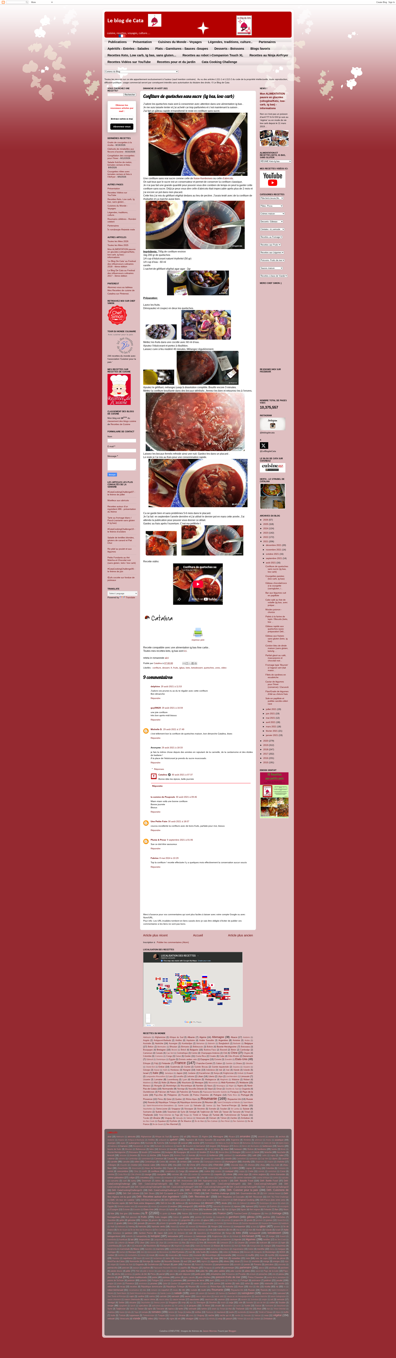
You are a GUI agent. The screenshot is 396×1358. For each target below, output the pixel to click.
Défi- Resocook (255, 1197)
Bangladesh (224, 1043)
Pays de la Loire (271, 1271)
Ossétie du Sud (232, 1089)
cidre (191, 1168)
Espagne (204, 1059)
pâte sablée (219, 1271)
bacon (236, 1143)
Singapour (175, 1109)
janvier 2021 (272, 735)
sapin (131, 1296)
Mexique (199, 1082)
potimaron (256, 1280)
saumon (221, 1299)
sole (240, 1302)
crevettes (144, 1177)
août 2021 (271, 562)
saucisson (209, 1299)
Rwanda (151, 1102)
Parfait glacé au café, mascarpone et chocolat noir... (275, 658)
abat (109, 1136)
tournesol (221, 1312)
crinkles (157, 1178)
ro (285, 1287)
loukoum (263, 1242)
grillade (162, 1223)
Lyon (185, 1079)
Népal (210, 1089)
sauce (188, 1296)
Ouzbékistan (148, 1092)
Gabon (219, 1063)
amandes (245, 1136)
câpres (275, 1158)
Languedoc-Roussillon (155, 1076)
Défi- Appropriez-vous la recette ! (213, 1181)
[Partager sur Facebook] (192, 663)
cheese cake (148, 1165)
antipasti (162, 1140)
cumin (275, 1178)
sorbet (272, 1302)
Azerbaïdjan (187, 1043)
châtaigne (112, 1165)
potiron (267, 1280)
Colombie (147, 1056)
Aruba (247, 1040)
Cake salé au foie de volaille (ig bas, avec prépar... (276, 602)
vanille (237, 1315)
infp (237, 1230)
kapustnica (201, 1233)
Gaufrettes (280, 1217)
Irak (220, 1070)
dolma (253, 1203)
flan (276, 1209)
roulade (194, 1290)
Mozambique (186, 1086)
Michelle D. (156, 729)
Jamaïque (169, 1073)
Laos (170, 1076)
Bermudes (161, 1047)
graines (269, 1220)
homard (192, 1227)
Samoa (209, 1105)
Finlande (166, 1063)
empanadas (143, 1206)
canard (181, 1158)
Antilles (178, 1040)
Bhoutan (173, 1047)
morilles (121, 1255)
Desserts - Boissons (229, 48)
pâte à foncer (148, 1271)
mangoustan (255, 1246)
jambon (128, 1233)
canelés (207, 1159)
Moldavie (243, 1082)
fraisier (196, 1214)
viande (136, 1318)
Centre (194, 1053)
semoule (280, 1299)
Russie (249, 1099)
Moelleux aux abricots (118, 500)
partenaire (245, 1267)
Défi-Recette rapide (116, 1203)
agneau (175, 1136)
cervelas (196, 1162)
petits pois (200, 1274)
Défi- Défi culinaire (131, 1193)
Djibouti (149, 1059)
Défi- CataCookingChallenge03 (225, 1184)
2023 (266, 532)
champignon (231, 1161)
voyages (202, 1319)
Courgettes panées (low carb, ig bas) (275, 577)
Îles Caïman (212, 1121)
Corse (178, 1056)
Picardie (185, 1095)
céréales (172, 1162)
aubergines (134, 1143)
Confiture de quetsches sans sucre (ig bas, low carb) (276, 569)
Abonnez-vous (122, 126)
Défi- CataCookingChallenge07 (180, 1187)
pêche (117, 1274)
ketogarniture (114, 1236)
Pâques (194, 1267)
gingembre (186, 1220)
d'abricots (227, 178)
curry (133, 1180)
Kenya (217, 1073)
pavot (258, 1271)
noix (248, 1258)
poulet (279, 1280)
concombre (122, 1171)
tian (268, 1309)
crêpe (132, 1177)
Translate (130, 597)
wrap (220, 1318)
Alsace (234, 1037)
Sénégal (192, 1112)
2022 (266, 537)
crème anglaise (259, 1174)
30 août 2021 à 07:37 (182, 774)
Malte (163, 1082)
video (223, 667)
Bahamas (200, 1043)
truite (113, 1315)
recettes (133, 1286)
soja (231, 1302)
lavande (213, 1240)
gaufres (266, 1217)
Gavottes (112, 1220)
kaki (191, 1233)
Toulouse (210, 1312)
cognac (249, 1168)
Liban (200, 1076)
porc (212, 1280)
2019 (266, 745)
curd (125, 1181)
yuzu (249, 1319)
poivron (131, 1280)
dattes (158, 1181)
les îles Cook (148, 1121)
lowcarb (274, 1243)
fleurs (286, 1209)
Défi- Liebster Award (271, 1193)
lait (132, 1239)
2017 (266, 754)
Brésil (183, 1050)
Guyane (246, 1067)
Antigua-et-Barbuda (162, 1040)
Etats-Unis (241, 1059)
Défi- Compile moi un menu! (201, 1189)
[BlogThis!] (186, 663)
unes (217, 667)
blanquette (199, 1149)
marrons (160, 1249)
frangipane (255, 1213)
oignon (204, 1261)
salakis (192, 1293)
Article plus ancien (240, 935)
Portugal (245, 1095)
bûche (153, 1155)
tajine (150, 1309)
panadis (237, 1264)
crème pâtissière (116, 1177)
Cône (136, 1171)
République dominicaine (190, 1102)
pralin (119, 1283)
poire (154, 1277)
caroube (126, 1162)
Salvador (197, 1105)
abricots (131, 1136)
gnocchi (217, 1220)
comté (110, 1171)
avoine (196, 1143)
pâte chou (173, 1271)
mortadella (132, 1255)
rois (144, 1290)
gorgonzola (238, 1220)
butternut (213, 1155)
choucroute (136, 1168)
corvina (111, 1174)
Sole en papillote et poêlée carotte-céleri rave (276, 701)
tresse (252, 1312)
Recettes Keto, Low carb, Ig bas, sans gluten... (142, 55)
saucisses (194, 1299)
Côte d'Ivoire (233, 1056)
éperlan (227, 1206)
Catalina (162, 774)
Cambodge (245, 1050)
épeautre (217, 1206)
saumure (233, 1299)
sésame (132, 1302)
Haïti (165, 1070)
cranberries (205, 1174)
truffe (286, 1312)
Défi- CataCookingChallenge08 (212, 1187)
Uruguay (168, 1118)
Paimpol (166, 1264)
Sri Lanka (235, 1109)
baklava (113, 1146)
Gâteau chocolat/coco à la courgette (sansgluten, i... (276, 586)
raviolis (281, 1283)
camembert (146, 1159)
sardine (141, 1296)
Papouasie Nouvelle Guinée (215, 1092)
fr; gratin (163, 1214)
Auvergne (173, 1043)
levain (131, 1242)
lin (233, 1243)
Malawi (246, 1079)
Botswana (245, 1047)
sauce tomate (179, 1299)
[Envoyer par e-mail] (183, 663)
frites (267, 1214)
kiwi (263, 1236)
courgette (161, 1174)
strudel (218, 1305)
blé (209, 1149)
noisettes (236, 1258)
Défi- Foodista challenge (217, 1193)
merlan (122, 1252)
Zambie (233, 1118)
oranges (276, 1261)
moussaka (173, 1255)
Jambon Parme (146, 1233)
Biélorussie (198, 1047)
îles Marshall (172, 1124)
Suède (158, 1112)
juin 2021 (270, 713)
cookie (207, 1171)
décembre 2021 (274, 545)
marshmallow (175, 1249)
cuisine (211, 1178)
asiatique (279, 1140)
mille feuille (201, 1252)
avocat (184, 1143)
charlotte (280, 1162)
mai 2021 (271, 718)
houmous (227, 1227)
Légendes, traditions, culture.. (230, 42)
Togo (177, 1115)
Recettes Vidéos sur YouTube (129, 62)
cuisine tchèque (263, 1178)
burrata (192, 1155)
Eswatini (228, 1059)
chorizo (251, 1165)
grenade (141, 1223)
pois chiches (204, 1277)
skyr (191, 1303)
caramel (284, 1158)
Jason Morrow (210, 1331)
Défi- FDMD (194, 1193)
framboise (207, 1213)
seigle (264, 1299)
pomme (167, 1280)
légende (237, 1239)
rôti (183, 1290)
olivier (237, 1261)
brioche (268, 1152)
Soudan (223, 1109)
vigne (171, 1318)
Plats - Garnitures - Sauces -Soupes (181, 48)
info (230, 1230)
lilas (184, 1242)
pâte (128, 1271)
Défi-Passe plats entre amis (272, 1200)
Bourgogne (148, 1050)
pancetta (282, 1264)
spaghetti (123, 1306)
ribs (257, 1286)
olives (226, 1261)
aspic (123, 1143)
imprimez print (198, 640)
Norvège (181, 1089)
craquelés (218, 1174)
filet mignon (255, 1209)
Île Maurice (186, 1121)
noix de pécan (279, 1258)
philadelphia (216, 1274)
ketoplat (155, 1236)
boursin (193, 1152)
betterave (267, 1146)
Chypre (247, 1053)
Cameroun (147, 1053)
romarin (154, 1290)
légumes (251, 1239)
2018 (266, 749)
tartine (204, 1309)
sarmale (163, 1296)
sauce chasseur (114, 1299)
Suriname (147, 1112)
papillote (146, 1268)
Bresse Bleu (224, 1152)
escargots (284, 1206)
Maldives (147, 1083)
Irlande (236, 1070)
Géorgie (146, 1070)
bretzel (248, 1152)
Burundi (223, 1050)
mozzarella (225, 1255)
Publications (117, 42)
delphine (155, 686)
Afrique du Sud (176, 1037)
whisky (212, 1319)
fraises (185, 1213)
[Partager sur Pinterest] (195, 663)
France (180, 1063)
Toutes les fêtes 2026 (118, 241)
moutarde (197, 1255)
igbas (182, 667)
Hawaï (156, 1070)
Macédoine (196, 1079)
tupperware (134, 1315)
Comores (159, 1056)
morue (143, 1255)
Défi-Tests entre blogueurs (142, 1203)
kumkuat (123, 1239)
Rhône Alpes (191, 1099)
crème (229, 1174)
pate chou (161, 1271)
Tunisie (216, 1115)
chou (262, 1165)
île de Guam (158, 1124)
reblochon (112, 1286)
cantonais (253, 1159)
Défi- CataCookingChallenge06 (148, 1187)
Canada (159, 1053)
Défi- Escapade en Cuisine (171, 1193)
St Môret (206, 1305)
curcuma (114, 1181)
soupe (111, 1305)
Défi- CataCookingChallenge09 (243, 1187)
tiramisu (111, 1312)
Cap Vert (170, 1053)
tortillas (198, 1312)
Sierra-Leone (161, 1109)
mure (262, 1255)
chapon (270, 1162)
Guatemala (175, 1067)
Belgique (248, 1043)
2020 (266, 741)
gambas (198, 1217)
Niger (231, 1086)
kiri (227, 1236)
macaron (139, 1246)
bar (148, 1146)
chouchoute (122, 1168)
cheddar (134, 1165)
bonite (274, 1149)
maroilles (149, 1249)
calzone (121, 1159)
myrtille (271, 1255)
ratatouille (269, 1283)
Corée (188, 1056)
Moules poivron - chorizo (273, 610)
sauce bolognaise (278, 1296)
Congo (169, 1056)
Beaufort (189, 1146)
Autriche (159, 1043)
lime (201, 1242)
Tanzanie (236, 1112)
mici (142, 1252)
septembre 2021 (274, 558)
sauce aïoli (219, 1296)
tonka (188, 1312)
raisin (256, 1283)
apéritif (174, 1139)
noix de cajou (262, 1258)
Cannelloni (241, 1159)
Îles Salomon (238, 1121)
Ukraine (156, 1118)
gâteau (251, 1216)
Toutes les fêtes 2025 (118, 245)
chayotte (123, 1165)
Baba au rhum (224, 1143)
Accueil (198, 935)
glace (206, 1220)
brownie (133, 1155)
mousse (185, 1255)
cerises (183, 1161)
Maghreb (224, 1079)
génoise (132, 1220)
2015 (266, 762)
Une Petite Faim (159, 821)
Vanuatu (179, 1118)
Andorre (246, 1037)
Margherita (112, 1249)
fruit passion (131, 1217)
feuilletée (207, 1209)
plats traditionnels (138, 1277)
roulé (203, 1290)
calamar (111, 1158)
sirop (183, 1302)
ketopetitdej (141, 1236)
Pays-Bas (158, 1095)
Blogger (232, 1331)
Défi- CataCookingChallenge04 (262, 1184)
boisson (238, 1149)
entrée (202, 1206)
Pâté (138, 1271)
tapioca (171, 1309)
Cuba (222, 1056)
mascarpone (199, 1249)
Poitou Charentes (201, 1095)
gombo (227, 1220)
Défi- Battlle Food (269, 1180)
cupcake (284, 1178)
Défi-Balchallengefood (151, 1200)
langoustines (144, 1239)
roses (175, 1290)
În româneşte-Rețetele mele (121, 229)
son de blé (261, 1303)
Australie (147, 1043)
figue (234, 1209)
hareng (132, 1226)
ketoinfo (129, 1236)
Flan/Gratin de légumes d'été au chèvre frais (276, 692)
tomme (171, 1312)
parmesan (229, 1267)
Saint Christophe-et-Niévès (228, 1102)
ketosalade (173, 1236)
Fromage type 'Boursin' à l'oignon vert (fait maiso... (276, 668)
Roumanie (209, 1099)
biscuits (173, 1149)
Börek (283, 1149)
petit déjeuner (185, 1274)
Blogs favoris (260, 48)
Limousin (245, 1076)
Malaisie (235, 1079)
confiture (157, 667)
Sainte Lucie (183, 1105)
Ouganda (246, 1089)
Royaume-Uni (234, 1099)
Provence (147, 1099)
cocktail (225, 1168)
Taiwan (225, 1112)
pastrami (284, 1268)
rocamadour (134, 1290)
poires (178, 1277)
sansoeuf (281, 1293)
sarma (152, 1296)
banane (124, 1146)
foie (112, 1213)
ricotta (267, 1286)
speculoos (143, 1305)
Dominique (161, 1059)
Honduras (174, 1070)
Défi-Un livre (166, 1203)
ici (185, 651)
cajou (272, 1155)
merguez (282, 1249)
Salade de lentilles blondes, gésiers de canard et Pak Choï (121, 540)
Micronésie (213, 1083)
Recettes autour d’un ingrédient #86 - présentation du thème (122, 509)
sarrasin (175, 1296)
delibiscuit (180, 1203)
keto (188, 667)
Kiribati (240, 1073)
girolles (197, 1220)
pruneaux (143, 1283)
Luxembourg (172, 1079)
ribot (251, 1287)
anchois (282, 1136)
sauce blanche (261, 1296)
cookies (218, 1171)
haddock (284, 1223)
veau (266, 1315)
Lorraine (158, 1079)
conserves (193, 1171)
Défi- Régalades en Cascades (231, 1197)
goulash (259, 1220)
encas (153, 1206)
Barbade (237, 1043)
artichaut (258, 1140)
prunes (154, 1283)
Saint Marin (248, 1102)
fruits (175, 667)
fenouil (188, 1209)
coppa (241, 1171)
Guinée (187, 1067)
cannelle (228, 1158)
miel (190, 1252)
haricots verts (158, 1226)
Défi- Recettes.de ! (199, 1196)
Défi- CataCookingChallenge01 (152, 1184)
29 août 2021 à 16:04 (172, 708)
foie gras (124, 1213)
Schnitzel (254, 1299)
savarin (244, 1299)
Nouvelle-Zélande (196, 1089)
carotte (113, 1161)
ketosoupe (201, 1236)
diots (234, 1203)
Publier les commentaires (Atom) (173, 942)
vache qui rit (225, 1315)
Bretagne (161, 1049)
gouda (249, 1220)
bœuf (226, 1149)
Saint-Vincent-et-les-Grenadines (160, 1105)
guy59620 (156, 708)
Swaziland (171, 1112)
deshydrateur (194, 1203)
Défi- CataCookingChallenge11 (127, 1190)
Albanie (191, 1037)
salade (178, 1293)
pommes (177, 1280)
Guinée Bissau (201, 1067)
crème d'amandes (278, 1174)
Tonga (186, 1115)
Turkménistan (230, 1115)
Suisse (246, 1108)
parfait (218, 1268)
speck (132, 1306)
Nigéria (240, 1086)
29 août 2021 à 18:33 (172, 747)
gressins (152, 1223)
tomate (145, 1312)
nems (168, 1258)
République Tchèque (167, 1102)
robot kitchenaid (115, 1290)
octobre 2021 (273, 554)
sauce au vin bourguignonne (239, 1296)
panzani (125, 1268)
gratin (119, 1223)
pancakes (269, 1264)
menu (272, 1249)
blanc (186, 1149)
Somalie (212, 1109)
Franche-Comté (204, 1063)
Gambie (229, 1063)
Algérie (202, 1037)
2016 (266, 758)
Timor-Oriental (165, 1115)
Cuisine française (225, 1177)
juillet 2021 (271, 709)
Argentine (223, 1040)
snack (223, 1303)
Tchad (247, 1112)
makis (197, 1246)
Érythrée (173, 1121)
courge (148, 1174)
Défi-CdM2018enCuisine (175, 1200)
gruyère (183, 1223)
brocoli (111, 1155)
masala (187, 1249)
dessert (166, 667)
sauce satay (164, 1299)
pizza (281, 1274)
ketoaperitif (254, 1233)
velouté (111, 1318)
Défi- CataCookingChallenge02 (189, 1184)
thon (259, 1308)
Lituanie (146, 1079)
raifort (247, 1283)
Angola (146, 1040)
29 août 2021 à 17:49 (173, 729)
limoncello (211, 1242)
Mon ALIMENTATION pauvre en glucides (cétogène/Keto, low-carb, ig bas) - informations (122, 253)
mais (187, 1245)
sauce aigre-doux (203, 1296)
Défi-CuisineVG (223, 1200)
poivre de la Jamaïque (276, 1277)
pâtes (247, 1271)
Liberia (211, 1076)
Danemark (248, 1056)
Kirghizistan (228, 1073)
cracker (194, 1174)
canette (217, 1158)
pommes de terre (195, 1280)
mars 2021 (271, 726)
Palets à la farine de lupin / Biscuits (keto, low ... (276, 619)
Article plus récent (155, 935)
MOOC (282, 1252)
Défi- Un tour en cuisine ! (123, 1200)
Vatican (189, 1118)
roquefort (165, 1290)
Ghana (239, 1063)
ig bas (253, 1227)
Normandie (167, 1088)
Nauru (210, 1086)
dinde (224, 1203)
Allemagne (218, 1037)
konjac (272, 1236)
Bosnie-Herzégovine (227, 1046)
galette (186, 1217)
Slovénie (201, 1109)
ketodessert (197, 667)
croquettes (191, 1177)
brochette (281, 1152)
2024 (266, 528)
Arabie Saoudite (206, 1040)
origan (113, 1264)
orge (286, 1261)
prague (111, 1283)
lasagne (202, 1239)
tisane (122, 1312)
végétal (277, 1315)
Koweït (250, 1073)
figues (243, 1209)
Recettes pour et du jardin (176, 62)
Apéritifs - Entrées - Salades (128, 48)
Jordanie (192, 1073)
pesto (172, 1274)
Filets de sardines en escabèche (275, 676)
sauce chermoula (132, 1299)
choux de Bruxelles (153, 1168)
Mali (156, 1082)
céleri (137, 1161)
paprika (184, 1268)
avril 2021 (271, 722)
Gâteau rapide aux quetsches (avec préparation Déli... (275, 629)
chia (175, 1165)
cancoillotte (195, 1158)
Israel (145, 1073)
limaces (192, 1243)
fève (219, 1209)
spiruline (167, 1306)
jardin (170, 1233)
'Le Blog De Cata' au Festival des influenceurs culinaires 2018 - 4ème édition (122, 264)
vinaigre (190, 1318)
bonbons (261, 1149)
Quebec (178, 1099)
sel (271, 1299)
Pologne (217, 1095)
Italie (155, 1072)
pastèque (273, 1268)
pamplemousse (222, 1264)
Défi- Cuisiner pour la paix (242, 1189)
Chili (225, 1053)
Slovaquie (188, 1109)
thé (250, 1309)
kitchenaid (248, 1236)
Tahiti (216, 1112)
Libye (220, 1076)
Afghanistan (160, 1037)
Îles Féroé (225, 1121)
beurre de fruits (114, 1149)
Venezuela (200, 1118)
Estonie (217, 1059)
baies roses (283, 1143)
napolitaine (128, 1258)
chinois (204, 1165)
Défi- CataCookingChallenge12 (163, 1190)
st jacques (192, 1305)
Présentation (142, 42)
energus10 (187, 1206)
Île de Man (199, 1121)
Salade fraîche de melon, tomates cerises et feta (120, 163)
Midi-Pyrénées (228, 1082)
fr (171, 667)
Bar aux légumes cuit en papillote (275, 594)
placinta (111, 1277)
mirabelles (213, 1252)
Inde (198, 1070)
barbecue (169, 1146)
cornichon (272, 1171)
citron (199, 1168)
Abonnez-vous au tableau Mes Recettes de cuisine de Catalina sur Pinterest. (121, 290)
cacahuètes (241, 1155)
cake (281, 1155)
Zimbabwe (245, 1118)
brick (256, 1152)
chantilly (246, 1161)
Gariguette (220, 1217)
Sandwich (232, 1293)
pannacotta (112, 1268)
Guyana (236, 1067)
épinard (249, 1206)
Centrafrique (182, 1053)
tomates (156, 1311)
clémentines (213, 1168)
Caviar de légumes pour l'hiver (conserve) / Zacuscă (276, 684)
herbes (182, 1227)
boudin (145, 1152)
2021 (266, 541)
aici (167, 658)
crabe (185, 1174)
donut (274, 1203)
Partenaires (267, 42)
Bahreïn (211, 1043)
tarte (181, 1308)
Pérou (160, 1099)
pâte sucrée (235, 1271)
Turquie (244, 1115)
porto (222, 1280)
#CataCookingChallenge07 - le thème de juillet (121, 493)
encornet (163, 1206)
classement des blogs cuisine (122, 421)
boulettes (156, 1152)
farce (180, 1209)
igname (277, 1227)
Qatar (169, 1099)
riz (277, 1286)
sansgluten (247, 1293)
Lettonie (190, 1076)
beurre (280, 1146)
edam (283, 1203)
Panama (195, 1092)
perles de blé (141, 1274)
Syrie (183, 1112)
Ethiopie (146, 1063)
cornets (261, 1171)
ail (185, 1136)
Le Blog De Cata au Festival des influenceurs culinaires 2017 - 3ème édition (121, 273)
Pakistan (162, 1092)
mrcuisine (241, 1255)
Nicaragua (220, 1086)
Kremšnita (112, 1240)
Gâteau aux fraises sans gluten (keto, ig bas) (276, 638)
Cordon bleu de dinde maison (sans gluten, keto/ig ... (276, 648)
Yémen (223, 1118)
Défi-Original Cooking (243, 1200)
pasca (261, 1268)
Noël (226, 1258)
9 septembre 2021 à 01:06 (180, 840)
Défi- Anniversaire (184, 1181)
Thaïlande (148, 1115)
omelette (256, 1261)
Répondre (155, 698)
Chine (234, 1052)
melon (251, 1249)
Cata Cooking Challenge (219, 62)
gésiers (154, 1220)
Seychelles (147, 1109)
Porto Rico (232, 1095)
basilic (179, 1146)
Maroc (173, 1082)
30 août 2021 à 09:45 (186, 797)
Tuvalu (146, 1118)
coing (258, 1168)
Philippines (172, 1095)
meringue (112, 1252)
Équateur (162, 1121)
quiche (206, 1283)
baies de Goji (269, 1143)
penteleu (128, 1274)
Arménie (236, 1040)
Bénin (233, 1050)
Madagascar (210, 1079)
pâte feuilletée (188, 1271)
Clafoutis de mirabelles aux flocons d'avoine (121, 150)
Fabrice (155, 858)
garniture (234, 1216)
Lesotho (179, 1076)
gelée (121, 1220)
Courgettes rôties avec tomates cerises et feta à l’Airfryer (120, 174)
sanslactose (267, 1293)
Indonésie (210, 1070)
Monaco (146, 1086)
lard (193, 1239)
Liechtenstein (231, 1076)
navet (147, 1258)
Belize (150, 1047)
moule (152, 1255)
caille (264, 1155)
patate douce (116, 1271)
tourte (231, 1312)
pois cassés (189, 1277)
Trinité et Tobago (200, 1115)
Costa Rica (201, 1056)
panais (247, 1264)
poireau (166, 1277)
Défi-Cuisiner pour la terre (202, 1200)
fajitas (171, 1209)
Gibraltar (249, 1063)
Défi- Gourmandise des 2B (248, 1193)
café (254, 1155)
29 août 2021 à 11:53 (171, 686)
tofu (129, 1312)
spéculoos (156, 1306)
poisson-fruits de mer (228, 1277)
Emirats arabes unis (188, 1059)
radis (237, 1283)
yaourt (229, 1318)
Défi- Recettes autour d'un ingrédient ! (159, 1196)
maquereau (281, 1246)
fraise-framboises (203, 178)
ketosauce (188, 1236)
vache (211, 1315)
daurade (168, 1181)
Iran (228, 1070)
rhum (240, 1286)
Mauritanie (186, 1082)
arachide (221, 1140)
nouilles (157, 1261)
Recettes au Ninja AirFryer (269, 55)
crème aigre (243, 1174)
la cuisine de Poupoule (163, 797)
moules (161, 1255)
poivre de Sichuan (116, 1280)
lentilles (266, 1239)
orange (266, 1261)
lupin (283, 1242)
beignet (213, 1146)
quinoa (217, 1283)
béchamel (200, 1146)
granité (110, 1223)
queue (197, 1283)
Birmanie (185, 1047)
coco (235, 1167)
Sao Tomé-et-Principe (227, 1105)
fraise (173, 1213)
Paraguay (234, 1092)
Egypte (172, 1059)
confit (144, 1171)
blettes (217, 1149)
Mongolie (158, 1086)
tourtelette (242, 1312)
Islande (246, 1070)
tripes (278, 1312)
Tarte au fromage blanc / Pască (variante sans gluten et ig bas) (121, 520)
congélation (170, 1171)
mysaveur (283, 1255)
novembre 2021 (274, 549)
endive (173, 1206)
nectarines (157, 1258)
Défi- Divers (149, 1193)
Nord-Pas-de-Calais (116, 1261)
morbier (111, 1255)
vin (179, 1318)
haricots (142, 1226)
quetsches (209, 667)
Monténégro (171, 1086)
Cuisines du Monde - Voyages (180, 42)
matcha (214, 1249)
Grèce (161, 1066)
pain (176, 1264)
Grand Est (150, 1067)
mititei (225, 1252)
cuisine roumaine (244, 1177)
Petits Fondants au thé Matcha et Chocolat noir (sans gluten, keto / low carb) (122, 560)
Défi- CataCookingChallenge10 (274, 1187)
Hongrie (187, 1070)
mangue (267, 1246)
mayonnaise (238, 1249)
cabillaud (228, 1155)
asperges (112, 1143)
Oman (219, 1089)
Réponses (159, 769)
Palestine (184, 1092)
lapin (186, 1240)
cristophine (168, 1178)
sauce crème (149, 1299)
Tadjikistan (205, 1112)
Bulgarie (194, 1049)
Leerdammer (225, 1240)
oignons (214, 1261)
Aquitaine (190, 1040)
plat (120, 1277)
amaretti (261, 1137)
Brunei (174, 1050)
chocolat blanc (237, 1165)
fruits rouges (161, 1217)
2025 (266, 524)
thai (230, 1309)
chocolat (218, 1164)
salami (201, 1293)
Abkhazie (147, 1037)
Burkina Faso (210, 1050)
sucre (238, 1306)
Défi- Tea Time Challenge (277, 1197)
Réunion (209, 1102)
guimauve (209, 1223)
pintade (252, 1274)
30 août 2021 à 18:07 (178, 821)
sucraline (229, 1306)
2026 (266, 519)
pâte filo (204, 1271)
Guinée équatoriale (220, 1067)
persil (162, 1274)
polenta (143, 1280)
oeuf (185, 1261)
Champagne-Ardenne (210, 1053)
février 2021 (272, 731)
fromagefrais (114, 1217)
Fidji (156, 1063)
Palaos (173, 1092)
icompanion (239, 1226)
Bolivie (210, 1047)
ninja (216, 1258)
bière (151, 1149)
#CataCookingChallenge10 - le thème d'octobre (121, 530)
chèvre (163, 1165)
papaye (136, 1268)
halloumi (121, 1227)
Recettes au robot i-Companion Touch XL (213, 55)
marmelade (125, 1249)
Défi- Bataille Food (243, 1180)
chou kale (274, 1165)
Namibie (199, 1086)
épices (237, 1206)
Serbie (244, 1105)
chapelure (259, 1162)
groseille (172, 1223)
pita (273, 1274)
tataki (214, 1309)
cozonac (175, 1174)
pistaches (263, 1274)
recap (122, 1286)
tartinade (192, 1309)
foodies (136, 1213)
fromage (277, 1213)
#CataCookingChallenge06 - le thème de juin (121, 570)
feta (196, 1209)
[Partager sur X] (189, 663)
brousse (123, 1155)
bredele (203, 1152)
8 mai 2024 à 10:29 (169, 858)
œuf (194, 1261)
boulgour (169, 1152)
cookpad (229, 1171)
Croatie (212, 1056)
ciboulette (181, 1168)
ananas (271, 1136)
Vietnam (212, 1118)
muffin (251, 1255)
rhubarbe (229, 1286)
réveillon (203, 1287)
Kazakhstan (204, 1073)
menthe (261, 1249)
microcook (151, 1252)
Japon (179, 1073)
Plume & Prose (158, 840)
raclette (228, 1283)
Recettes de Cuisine (120, 424)
